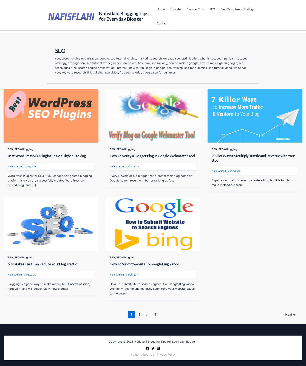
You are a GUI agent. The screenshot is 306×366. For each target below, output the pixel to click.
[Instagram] (158, 348)
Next (290, 314)
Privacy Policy (166, 354)
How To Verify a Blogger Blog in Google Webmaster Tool (152, 156)
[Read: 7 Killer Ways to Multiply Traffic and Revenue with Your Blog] (255, 115)
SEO (212, 9)
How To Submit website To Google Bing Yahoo (144, 264)
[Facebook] (147, 348)
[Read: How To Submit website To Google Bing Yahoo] (153, 224)
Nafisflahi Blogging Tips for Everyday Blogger (123, 16)
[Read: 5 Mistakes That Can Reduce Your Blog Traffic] (51, 224)
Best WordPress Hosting (237, 9)
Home (161, 9)
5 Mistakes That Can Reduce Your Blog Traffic (42, 264)
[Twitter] (153, 348)
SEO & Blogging (24, 149)
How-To (175, 9)
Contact (162, 23)
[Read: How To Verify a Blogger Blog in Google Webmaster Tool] (153, 115)
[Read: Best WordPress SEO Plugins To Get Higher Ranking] (51, 115)
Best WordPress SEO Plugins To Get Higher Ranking (47, 156)
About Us (147, 354)
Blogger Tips (195, 9)
